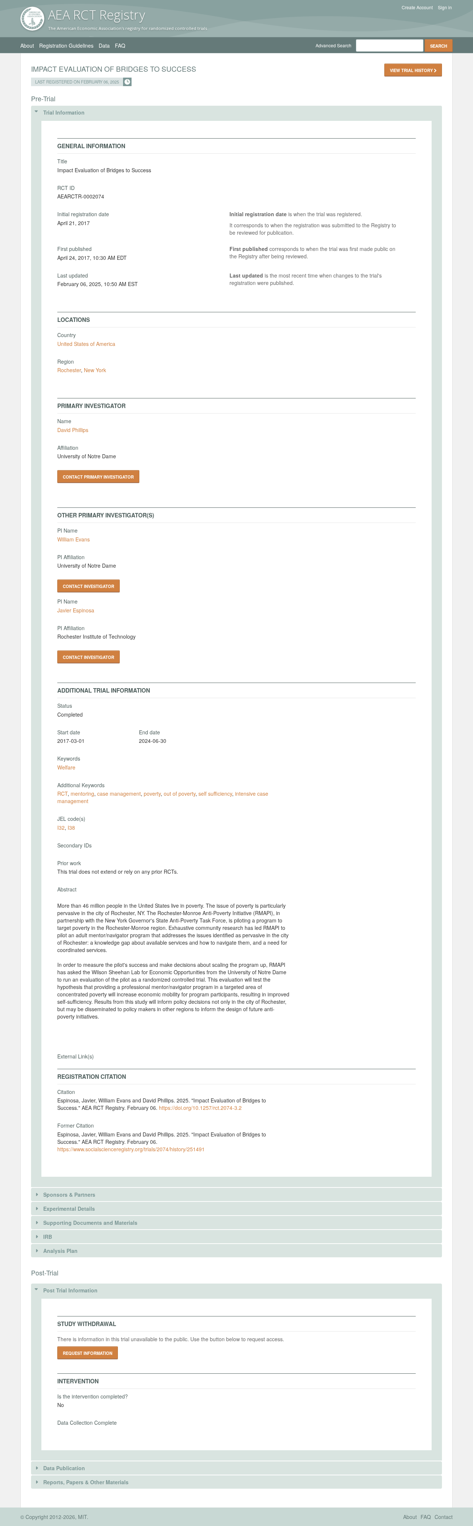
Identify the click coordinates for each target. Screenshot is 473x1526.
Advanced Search (333, 45)
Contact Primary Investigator (98, 477)
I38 (71, 827)
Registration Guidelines (66, 45)
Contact (444, 1516)
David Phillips (72, 430)
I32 (61, 827)
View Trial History (412, 70)
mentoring (82, 793)
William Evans (73, 539)
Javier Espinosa (75, 610)
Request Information (87, 1353)
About (27, 45)
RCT (62, 793)
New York (95, 370)
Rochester (69, 370)
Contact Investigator (88, 586)
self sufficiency (215, 793)
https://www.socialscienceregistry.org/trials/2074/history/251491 (131, 1149)
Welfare (66, 767)
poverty (152, 793)
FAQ (120, 45)
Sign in (445, 7)
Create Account (417, 7)
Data (104, 45)
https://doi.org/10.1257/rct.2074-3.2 (200, 1107)
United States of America (86, 343)
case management (119, 793)
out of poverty (179, 793)
